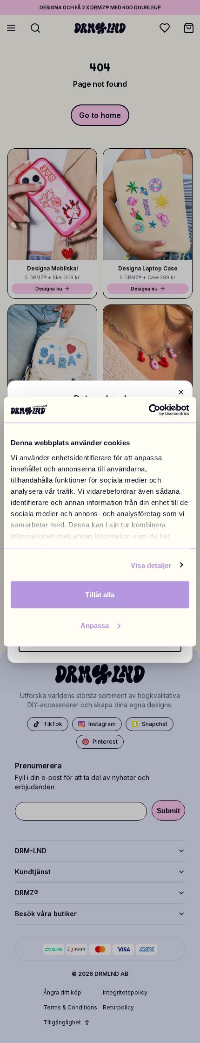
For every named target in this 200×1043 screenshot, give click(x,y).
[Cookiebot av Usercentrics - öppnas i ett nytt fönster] (148, 410)
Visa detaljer (151, 565)
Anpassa (94, 625)
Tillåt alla (99, 595)
